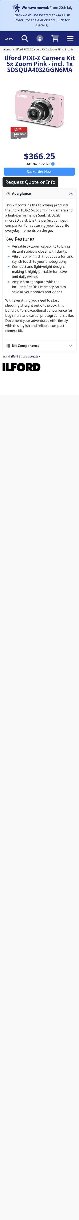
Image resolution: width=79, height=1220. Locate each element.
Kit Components (24, 345)
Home (7, 49)
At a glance (20, 193)
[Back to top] (73, 1214)
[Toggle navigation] (70, 41)
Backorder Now (39, 171)
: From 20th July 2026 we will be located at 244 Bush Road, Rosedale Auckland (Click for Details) (43, 16)
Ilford (14, 356)
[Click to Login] (39, 38)
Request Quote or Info (30, 182)
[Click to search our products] (24, 38)
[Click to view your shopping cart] (55, 38)
